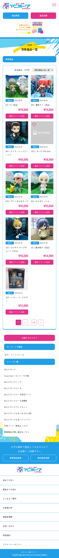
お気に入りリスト (29, 337)
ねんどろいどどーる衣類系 (15, 400)
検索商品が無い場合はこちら (16, 432)
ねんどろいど (10, 369)
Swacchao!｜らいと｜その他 (16, 375)
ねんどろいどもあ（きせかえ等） (18, 413)
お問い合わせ (8, 526)
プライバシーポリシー (12, 544)
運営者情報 (7, 516)
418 (34, 322)
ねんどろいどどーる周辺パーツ (17, 394)
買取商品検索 (15, 457)
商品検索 (15, 15)
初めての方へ (8, 480)
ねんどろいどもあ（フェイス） (17, 419)
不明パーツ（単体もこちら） (16, 425)
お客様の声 (7, 507)
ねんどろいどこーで (12, 382)
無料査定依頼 (43, 457)
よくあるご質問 (9, 498)
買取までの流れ (9, 489)
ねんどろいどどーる (12, 388)
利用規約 (6, 535)
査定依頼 (43, 15)
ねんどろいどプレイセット (15, 407)
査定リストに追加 (17, 116)
